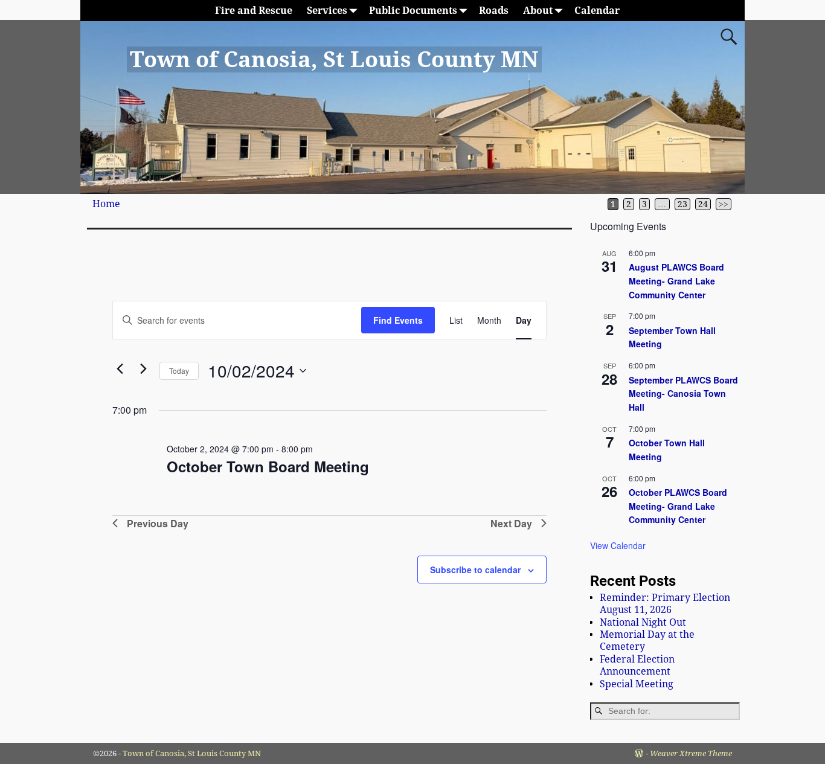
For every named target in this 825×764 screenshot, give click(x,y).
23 (682, 204)
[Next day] (143, 368)
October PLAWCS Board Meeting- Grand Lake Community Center (678, 505)
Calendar (597, 10)
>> (723, 204)
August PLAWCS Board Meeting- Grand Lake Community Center (676, 280)
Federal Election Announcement (637, 665)
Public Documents (413, 10)
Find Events (398, 320)
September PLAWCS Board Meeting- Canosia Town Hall (683, 393)
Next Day (511, 523)
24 (703, 204)
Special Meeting (636, 684)
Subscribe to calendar (475, 569)
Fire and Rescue (253, 10)
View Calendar (618, 545)
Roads (494, 10)
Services (327, 10)
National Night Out (643, 622)
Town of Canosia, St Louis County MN (334, 59)
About (538, 10)
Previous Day (157, 523)
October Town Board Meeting (268, 466)
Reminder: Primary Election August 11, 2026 (665, 603)
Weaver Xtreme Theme (691, 753)
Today (179, 370)
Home (106, 204)
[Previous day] (119, 368)
